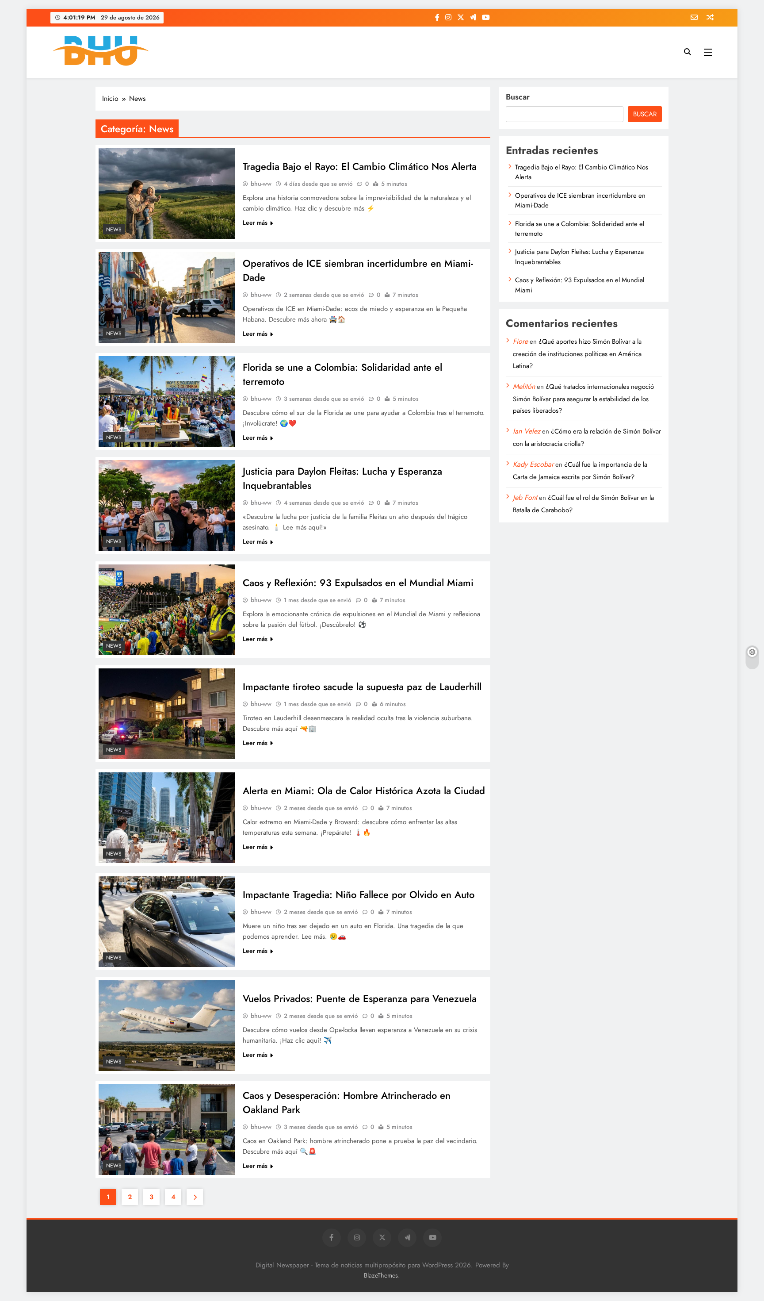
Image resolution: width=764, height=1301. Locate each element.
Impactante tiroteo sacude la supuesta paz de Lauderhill (362, 686)
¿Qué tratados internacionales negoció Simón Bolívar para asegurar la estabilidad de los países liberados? (583, 399)
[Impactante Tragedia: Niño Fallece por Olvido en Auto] (167, 921)
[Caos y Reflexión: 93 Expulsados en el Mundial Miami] (167, 609)
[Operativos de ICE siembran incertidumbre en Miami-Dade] (167, 297)
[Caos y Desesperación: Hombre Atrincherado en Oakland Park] (167, 1129)
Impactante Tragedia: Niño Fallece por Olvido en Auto (358, 894)
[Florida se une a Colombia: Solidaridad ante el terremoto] (167, 401)
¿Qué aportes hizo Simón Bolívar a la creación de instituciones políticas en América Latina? (577, 354)
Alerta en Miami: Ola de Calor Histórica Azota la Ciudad (364, 790)
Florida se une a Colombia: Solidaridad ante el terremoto (579, 228)
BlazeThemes (381, 1275)
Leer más (255, 222)
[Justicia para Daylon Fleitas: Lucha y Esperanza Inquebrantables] (167, 505)
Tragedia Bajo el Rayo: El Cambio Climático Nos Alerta (360, 166)
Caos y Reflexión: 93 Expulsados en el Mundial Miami (358, 583)
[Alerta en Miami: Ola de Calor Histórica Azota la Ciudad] (167, 817)
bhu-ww (261, 183)
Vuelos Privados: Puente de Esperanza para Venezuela (360, 998)
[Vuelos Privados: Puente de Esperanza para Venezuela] (167, 1025)
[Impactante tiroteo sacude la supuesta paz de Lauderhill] (167, 713)
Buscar (518, 97)
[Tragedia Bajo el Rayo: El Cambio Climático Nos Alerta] (167, 193)
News (114, 230)
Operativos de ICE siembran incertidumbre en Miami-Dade (580, 200)
